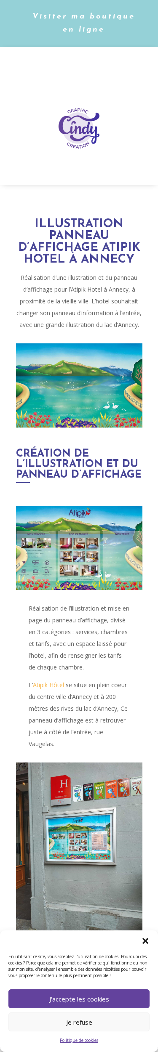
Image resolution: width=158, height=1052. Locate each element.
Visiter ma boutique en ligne (83, 23)
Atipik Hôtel (48, 685)
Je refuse (79, 1022)
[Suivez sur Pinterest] (98, 66)
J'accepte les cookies (79, 999)
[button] (145, 941)
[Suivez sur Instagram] (64, 66)
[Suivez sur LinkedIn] (81, 66)
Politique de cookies (79, 1040)
